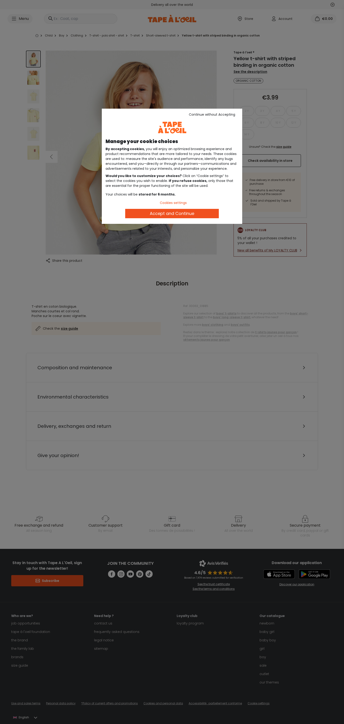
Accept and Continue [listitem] (172, 213)
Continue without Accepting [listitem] (212, 114)
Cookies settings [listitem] (173, 202)
